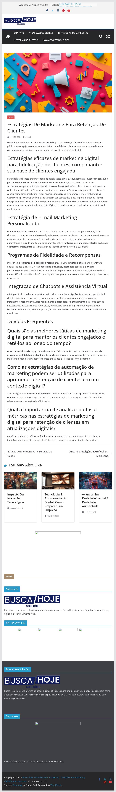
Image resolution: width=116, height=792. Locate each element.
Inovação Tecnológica (56, 40)
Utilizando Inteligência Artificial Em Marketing (88, 454)
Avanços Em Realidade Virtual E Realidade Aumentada (95, 500)
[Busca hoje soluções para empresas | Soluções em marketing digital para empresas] (7, 36)
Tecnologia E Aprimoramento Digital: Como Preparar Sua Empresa (56, 502)
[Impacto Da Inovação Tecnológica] (20, 474)
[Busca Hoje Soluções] (32, 596)
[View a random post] (108, 36)
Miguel (28, 137)
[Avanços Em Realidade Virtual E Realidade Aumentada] (95, 474)
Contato (19, 32)
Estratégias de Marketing (73, 32)
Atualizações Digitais (41, 32)
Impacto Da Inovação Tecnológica (15, 498)
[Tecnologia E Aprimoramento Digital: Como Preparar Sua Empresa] (58, 474)
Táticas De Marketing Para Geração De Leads (30, 454)
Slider (10, 117)
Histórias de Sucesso (26, 40)
